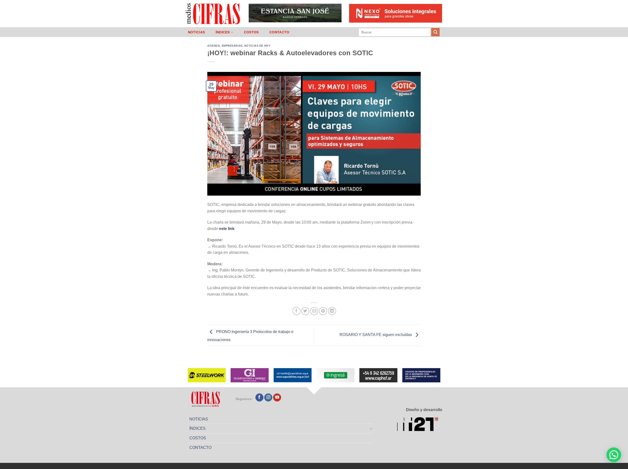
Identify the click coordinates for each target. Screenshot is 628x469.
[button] (613, 454)
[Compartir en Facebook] (296, 311)
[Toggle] (371, 428)
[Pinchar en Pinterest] (323, 311)
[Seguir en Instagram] (268, 397)
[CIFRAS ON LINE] (213, 13)
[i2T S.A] (419, 425)
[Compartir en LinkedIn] (332, 311)
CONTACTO (279, 32)
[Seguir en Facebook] (259, 397)
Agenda (213, 45)
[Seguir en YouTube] (277, 397)
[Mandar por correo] (314, 311)
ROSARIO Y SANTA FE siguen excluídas (376, 335)
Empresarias (232, 45)
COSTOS (251, 32)
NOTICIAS (196, 32)
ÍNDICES (223, 32)
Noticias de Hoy (257, 45)
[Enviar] (435, 32)
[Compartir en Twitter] (305, 311)
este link (227, 229)
